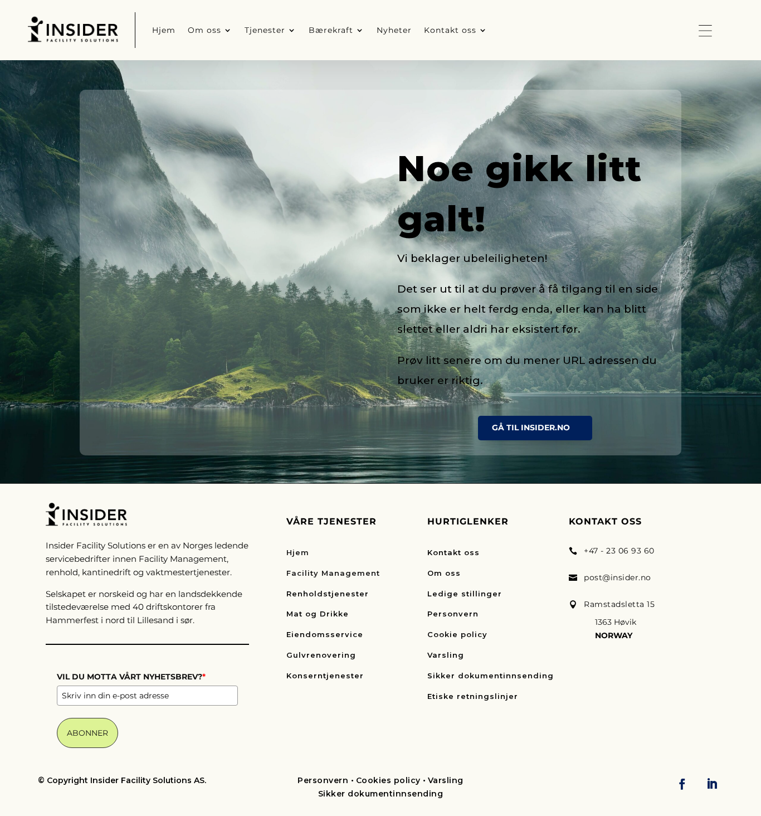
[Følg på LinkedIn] (712, 784)
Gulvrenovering (321, 654)
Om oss (444, 573)
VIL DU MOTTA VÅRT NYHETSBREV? (131, 677)
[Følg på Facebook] (682, 783)
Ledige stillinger (464, 593)
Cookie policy (457, 634)
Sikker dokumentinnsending (490, 675)
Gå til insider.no (531, 427)
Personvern (453, 613)
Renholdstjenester (327, 593)
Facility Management (333, 573)
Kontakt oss (453, 552)
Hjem (297, 552)
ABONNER (87, 733)
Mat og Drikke (317, 613)
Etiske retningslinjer (472, 696)
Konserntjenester (325, 675)
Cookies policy (388, 780)
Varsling (445, 654)
